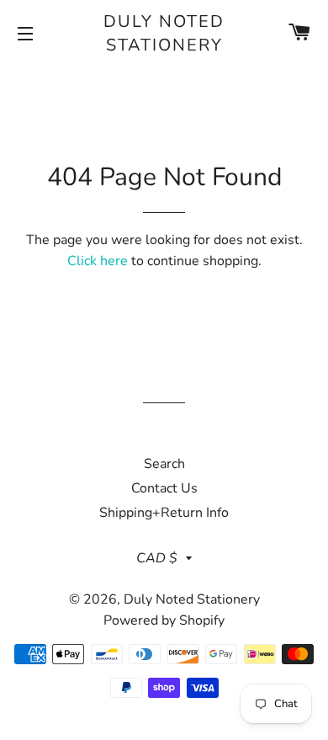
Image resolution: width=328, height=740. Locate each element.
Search (164, 464)
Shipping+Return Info (164, 512)
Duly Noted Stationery (164, 33)
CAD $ (156, 558)
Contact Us (164, 488)
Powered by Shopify (164, 620)
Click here (97, 261)
